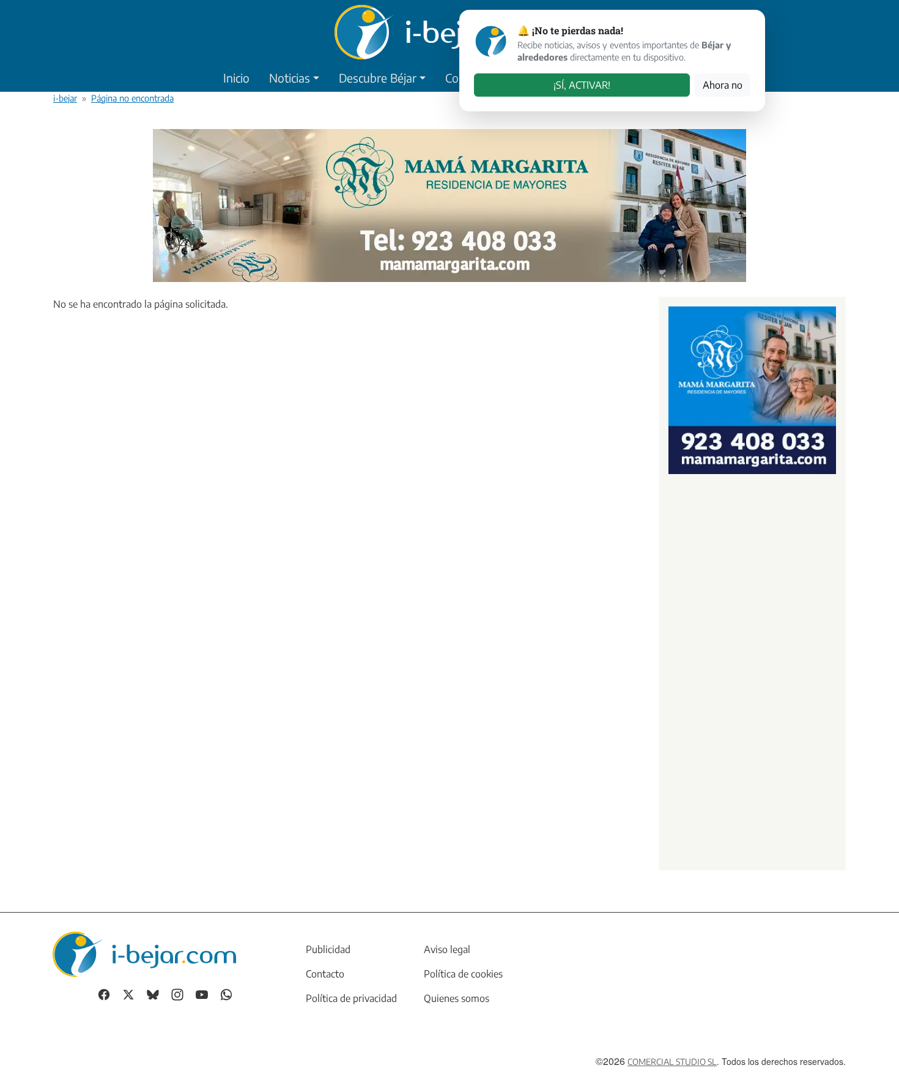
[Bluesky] (153, 993)
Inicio (236, 77)
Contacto (325, 974)
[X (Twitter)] (128, 993)
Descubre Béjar (377, 77)
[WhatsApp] (226, 993)
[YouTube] (201, 993)
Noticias (289, 77)
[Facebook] (104, 993)
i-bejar (65, 97)
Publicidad (328, 949)
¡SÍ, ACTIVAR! (581, 85)
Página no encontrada (132, 97)
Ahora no (722, 85)
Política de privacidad (351, 998)
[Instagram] (177, 993)
